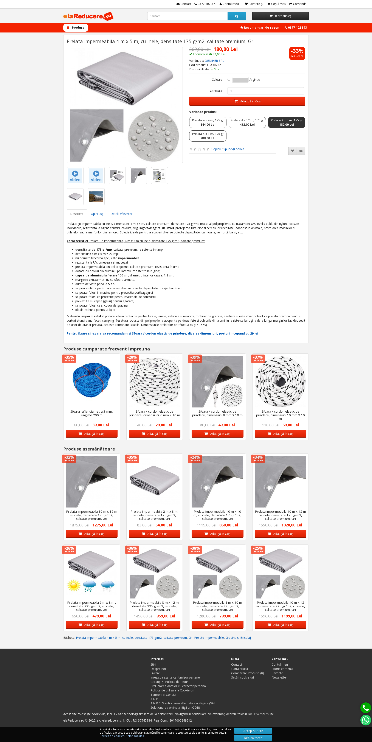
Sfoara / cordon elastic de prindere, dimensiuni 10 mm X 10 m (280, 415)
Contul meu (280, 664)
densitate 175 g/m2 (148, 638)
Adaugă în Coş (249, 101)
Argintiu (254, 79)
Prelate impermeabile (209, 638)
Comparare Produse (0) (247, 673)
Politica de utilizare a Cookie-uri (172, 690)
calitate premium (175, 638)
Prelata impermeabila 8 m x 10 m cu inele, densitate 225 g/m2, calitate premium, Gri (217, 606)
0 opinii (216, 149)
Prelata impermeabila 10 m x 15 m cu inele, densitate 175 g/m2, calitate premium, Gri (91, 515)
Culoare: (217, 79)
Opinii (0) (97, 214)
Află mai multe (264, 714)
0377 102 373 (297, 27)
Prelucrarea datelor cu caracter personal (178, 686)
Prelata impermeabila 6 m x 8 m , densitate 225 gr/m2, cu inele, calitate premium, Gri (91, 606)
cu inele (127, 638)
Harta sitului (239, 669)
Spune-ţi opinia (233, 149)
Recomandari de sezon (261, 27)
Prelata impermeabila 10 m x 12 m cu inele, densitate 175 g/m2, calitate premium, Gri (280, 515)
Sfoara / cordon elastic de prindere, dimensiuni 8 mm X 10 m (217, 413)
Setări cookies (135, 736)
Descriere (77, 214)
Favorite (277, 673)
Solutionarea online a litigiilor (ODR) (175, 707)
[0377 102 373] (365, 707)
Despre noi (158, 669)
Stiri (153, 664)
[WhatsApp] (365, 720)
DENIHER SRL (214, 61)
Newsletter (279, 677)
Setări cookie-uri (242, 677)
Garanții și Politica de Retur (169, 682)
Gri (190, 638)
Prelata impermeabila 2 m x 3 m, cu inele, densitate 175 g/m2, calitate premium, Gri (154, 515)
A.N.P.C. (155, 699)
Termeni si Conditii (163, 695)
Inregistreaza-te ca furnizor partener (175, 677)
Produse (77, 27)
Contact (236, 664)
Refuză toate (253, 738)
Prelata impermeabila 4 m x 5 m (98, 638)
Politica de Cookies (112, 736)
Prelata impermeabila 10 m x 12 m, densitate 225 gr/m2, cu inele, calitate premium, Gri (280, 606)
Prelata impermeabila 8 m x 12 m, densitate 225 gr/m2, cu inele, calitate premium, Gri (155, 606)
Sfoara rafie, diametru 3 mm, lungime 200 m (91, 413)
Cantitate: (216, 91)
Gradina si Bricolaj (238, 638)
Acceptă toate (253, 731)
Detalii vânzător (121, 214)
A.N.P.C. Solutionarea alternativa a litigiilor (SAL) (183, 703)
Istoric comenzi (282, 669)
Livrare (155, 673)
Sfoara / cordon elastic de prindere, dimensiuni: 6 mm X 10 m (154, 413)
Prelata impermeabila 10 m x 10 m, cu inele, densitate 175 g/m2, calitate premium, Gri (217, 515)
